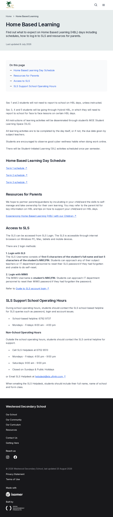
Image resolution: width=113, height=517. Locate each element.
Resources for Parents (26, 75)
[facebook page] (15, 457)
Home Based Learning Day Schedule (34, 70)
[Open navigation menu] (103, 5)
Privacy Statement (15, 474)
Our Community (13, 419)
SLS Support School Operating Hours (35, 86)
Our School (11, 414)
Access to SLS (22, 80)
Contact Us (11, 437)
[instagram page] (7, 457)
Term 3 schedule (15, 182)
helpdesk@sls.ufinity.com (49, 376)
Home (9, 16)
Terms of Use (13, 479)
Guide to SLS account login (31, 288)
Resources (11, 429)
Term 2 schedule (15, 175)
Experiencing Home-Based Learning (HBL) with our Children (39, 216)
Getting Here (12, 443)
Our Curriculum (13, 424)
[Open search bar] (95, 5)
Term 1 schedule (15, 168)
